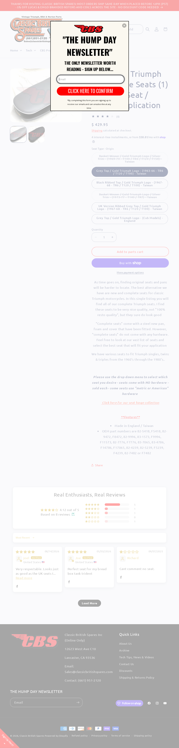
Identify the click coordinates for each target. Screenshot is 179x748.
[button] (124, 25)
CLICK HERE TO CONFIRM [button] (90, 90)
